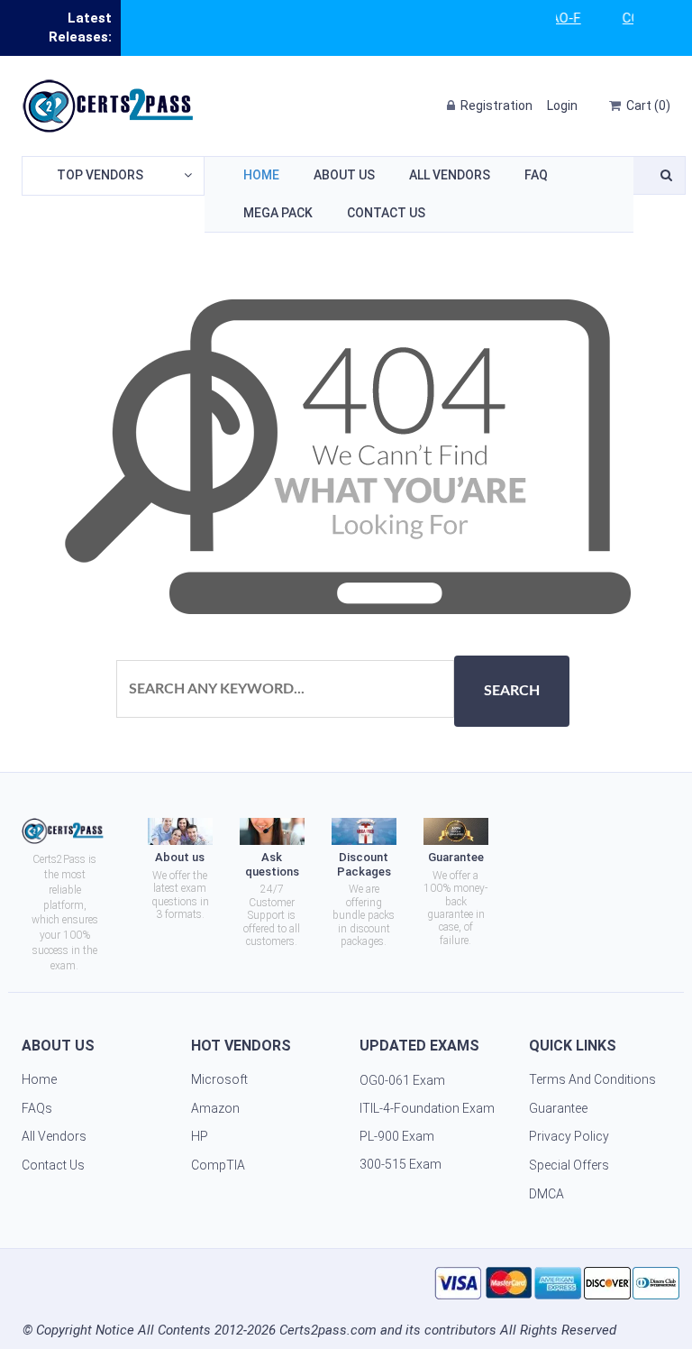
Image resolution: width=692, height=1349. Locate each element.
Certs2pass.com (328, 1330)
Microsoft (219, 1079)
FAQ (536, 175)
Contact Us (386, 213)
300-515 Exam (401, 1164)
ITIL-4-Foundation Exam (427, 1108)
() (648, 105)
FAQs (37, 1108)
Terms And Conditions (592, 1079)
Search (512, 691)
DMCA (546, 1194)
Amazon (215, 1108)
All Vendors (449, 175)
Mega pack (278, 213)
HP (199, 1136)
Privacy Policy (569, 1136)
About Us (344, 175)
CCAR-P (627, 18)
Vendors (100, 175)
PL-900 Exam (397, 1136)
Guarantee (558, 1108)
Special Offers (569, 1165)
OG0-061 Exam (402, 1080)
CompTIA (218, 1165)
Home (261, 175)
